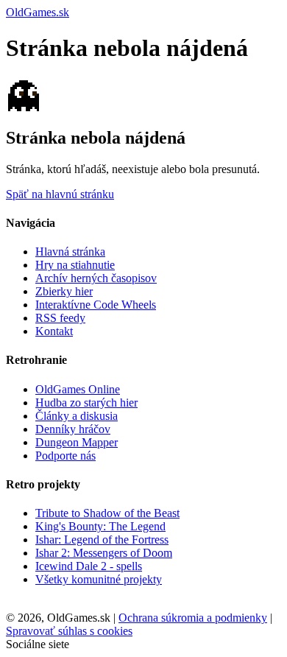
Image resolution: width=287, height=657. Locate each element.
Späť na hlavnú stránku (60, 194)
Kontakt (54, 331)
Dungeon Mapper (76, 442)
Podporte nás (65, 455)
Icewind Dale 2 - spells (88, 566)
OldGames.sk (37, 12)
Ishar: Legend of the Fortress (102, 539)
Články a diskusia (76, 416)
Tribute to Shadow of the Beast (107, 513)
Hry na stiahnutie (75, 265)
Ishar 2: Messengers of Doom (103, 553)
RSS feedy (60, 318)
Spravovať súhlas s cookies (69, 631)
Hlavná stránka (70, 251)
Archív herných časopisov (96, 278)
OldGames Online (77, 389)
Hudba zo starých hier (86, 402)
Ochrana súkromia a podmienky (192, 617)
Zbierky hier (64, 291)
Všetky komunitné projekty (98, 579)
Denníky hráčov (72, 429)
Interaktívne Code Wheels (95, 304)
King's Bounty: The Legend (100, 526)
